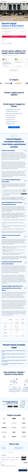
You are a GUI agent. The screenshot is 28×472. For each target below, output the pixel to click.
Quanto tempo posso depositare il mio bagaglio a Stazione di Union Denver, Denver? (13, 361)
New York (13, 457)
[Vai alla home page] (4, 1)
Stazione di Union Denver (18, 447)
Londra (3, 457)
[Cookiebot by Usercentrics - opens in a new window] (24, 462)
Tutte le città (17, 457)
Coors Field (4, 448)
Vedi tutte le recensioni (13, 70)
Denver (3, 40)
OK (22, 470)
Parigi (5, 457)
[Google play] (10, 406)
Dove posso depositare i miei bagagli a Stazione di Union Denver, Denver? (13, 354)
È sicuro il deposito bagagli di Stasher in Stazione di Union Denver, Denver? (13, 351)
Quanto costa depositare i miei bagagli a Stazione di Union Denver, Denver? (13, 358)
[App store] (15, 406)
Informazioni (3, 459)
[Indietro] (13, 393)
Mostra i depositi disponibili (14, 36)
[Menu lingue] (22, 1)
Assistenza (13, 459)
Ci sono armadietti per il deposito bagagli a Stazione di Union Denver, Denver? (12, 364)
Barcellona (9, 457)
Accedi (24, 1)
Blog (16, 459)
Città (3, 452)
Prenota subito (14, 127)
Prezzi (7, 459)
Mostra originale (7, 66)
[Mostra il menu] (26, 1)
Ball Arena (3, 447)
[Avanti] (15, 393)
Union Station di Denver (18, 448)
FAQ (9, 459)
